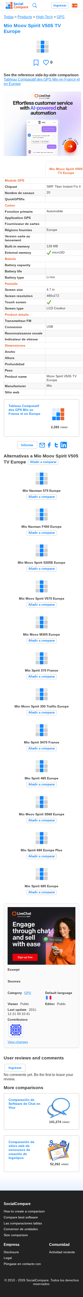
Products (25, 17)
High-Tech (44, 17)
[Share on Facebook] (49, 445)
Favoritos (36, 62)
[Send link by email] (42, 445)
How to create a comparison (24, 1211)
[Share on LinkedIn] (63, 445)
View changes (18, 1042)
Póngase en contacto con (22, 1264)
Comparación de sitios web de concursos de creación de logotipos (21, 1150)
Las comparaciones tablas (23, 1223)
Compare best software (21, 1217)
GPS (61, 17)
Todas (9, 17)
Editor (50, 1004)
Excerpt (14, 969)
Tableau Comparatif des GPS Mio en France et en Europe (24, 410)
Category (15, 993)
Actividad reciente (62, 1252)
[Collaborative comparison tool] (17, 5)
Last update (17, 1009)
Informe (27, 445)
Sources (14, 981)
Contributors (18, 1019)
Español (74, 5)
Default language (58, 993)
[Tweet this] (56, 445)
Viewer (13, 1004)
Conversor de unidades (21, 1229)
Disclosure (11, 1252)
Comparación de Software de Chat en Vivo (24, 1104)
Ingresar (59, 5)
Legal (8, 1258)
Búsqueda (35, 5)
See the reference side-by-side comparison (41, 75)
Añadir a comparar (43, 462)
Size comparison (16, 1235)
